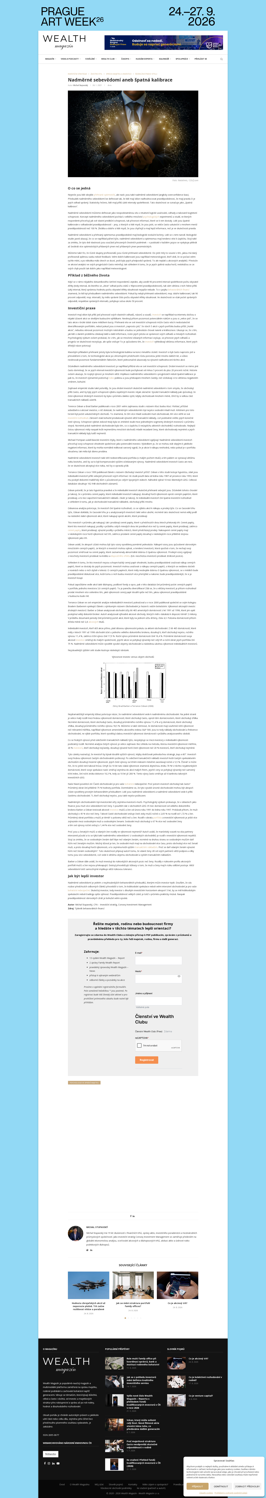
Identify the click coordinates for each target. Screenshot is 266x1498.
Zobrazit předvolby (247, 1486)
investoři (149, 341)
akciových (94, 621)
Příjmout (197, 1486)
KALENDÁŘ (164, 59)
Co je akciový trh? (177, 1303)
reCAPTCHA (142, 1038)
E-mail (138, 952)
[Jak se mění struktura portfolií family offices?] (133, 1285)
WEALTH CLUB (108, 59)
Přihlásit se (201, 59)
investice (80, 639)
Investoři (157, 314)
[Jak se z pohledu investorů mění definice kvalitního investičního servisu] (114, 1382)
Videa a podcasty (70, 59)
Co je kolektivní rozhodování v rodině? (205, 1379)
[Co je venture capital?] (176, 1400)
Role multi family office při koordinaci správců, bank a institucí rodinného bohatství (143, 1361)
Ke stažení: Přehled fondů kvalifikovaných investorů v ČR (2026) (144, 1462)
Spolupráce (182, 59)
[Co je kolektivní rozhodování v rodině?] (176, 1382)
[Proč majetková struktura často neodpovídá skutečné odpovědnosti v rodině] (114, 1446)
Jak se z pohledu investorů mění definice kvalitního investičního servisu (141, 1380)
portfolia (157, 817)
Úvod (62, 1484)
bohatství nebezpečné (79, 890)
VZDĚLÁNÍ (90, 59)
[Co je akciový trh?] (177, 1285)
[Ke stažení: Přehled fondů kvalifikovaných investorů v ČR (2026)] (114, 1464)
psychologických (151, 216)
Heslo (138, 971)
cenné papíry (74, 530)
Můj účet (99, 1484)
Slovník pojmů (116, 1484)
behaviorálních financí (178, 289)
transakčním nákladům (145, 847)
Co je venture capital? (201, 1395)
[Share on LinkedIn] (134, 1216)
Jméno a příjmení (143, 993)
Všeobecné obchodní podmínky (116, 1488)
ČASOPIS (125, 59)
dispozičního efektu (121, 555)
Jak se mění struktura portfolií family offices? (133, 1305)
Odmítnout (221, 1486)
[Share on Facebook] (130, 1216)
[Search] (221, 59)
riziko (112, 377)
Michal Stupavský (80, 85)
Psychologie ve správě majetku (84, 1083)
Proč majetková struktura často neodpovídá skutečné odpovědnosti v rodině (142, 1444)
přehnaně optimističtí (104, 194)
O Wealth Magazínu (79, 1484)
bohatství (130, 783)
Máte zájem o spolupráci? (155, 1484)
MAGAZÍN (49, 59)
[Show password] (179, 976)
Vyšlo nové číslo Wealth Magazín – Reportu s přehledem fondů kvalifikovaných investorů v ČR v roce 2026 (144, 1401)
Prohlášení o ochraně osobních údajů (231, 1493)
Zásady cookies (206, 1493)
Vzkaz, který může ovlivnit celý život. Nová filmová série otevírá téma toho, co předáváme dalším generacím (143, 1425)
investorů (78, 747)
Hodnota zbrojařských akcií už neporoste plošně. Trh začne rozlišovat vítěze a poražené (88, 1306)
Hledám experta (144, 59)
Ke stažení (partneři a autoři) (151, 1488)
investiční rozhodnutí (78, 417)
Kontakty (132, 1484)
